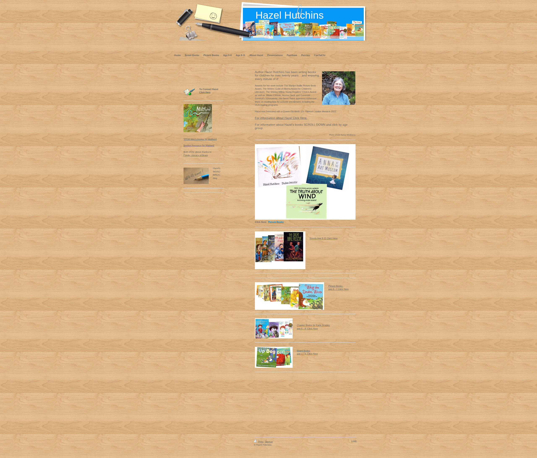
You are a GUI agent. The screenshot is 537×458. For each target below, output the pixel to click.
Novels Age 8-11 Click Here (324, 238)
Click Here (204, 92)
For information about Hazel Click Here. (281, 118)
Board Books (303, 350)
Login (354, 441)
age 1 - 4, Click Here (307, 353)
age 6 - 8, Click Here (307, 328)
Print (260, 441)
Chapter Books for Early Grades (313, 325)
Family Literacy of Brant (196, 155)
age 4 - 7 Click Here (338, 289)
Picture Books (335, 286)
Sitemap (269, 441)
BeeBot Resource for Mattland (199, 145)
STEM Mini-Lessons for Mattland (200, 139)
